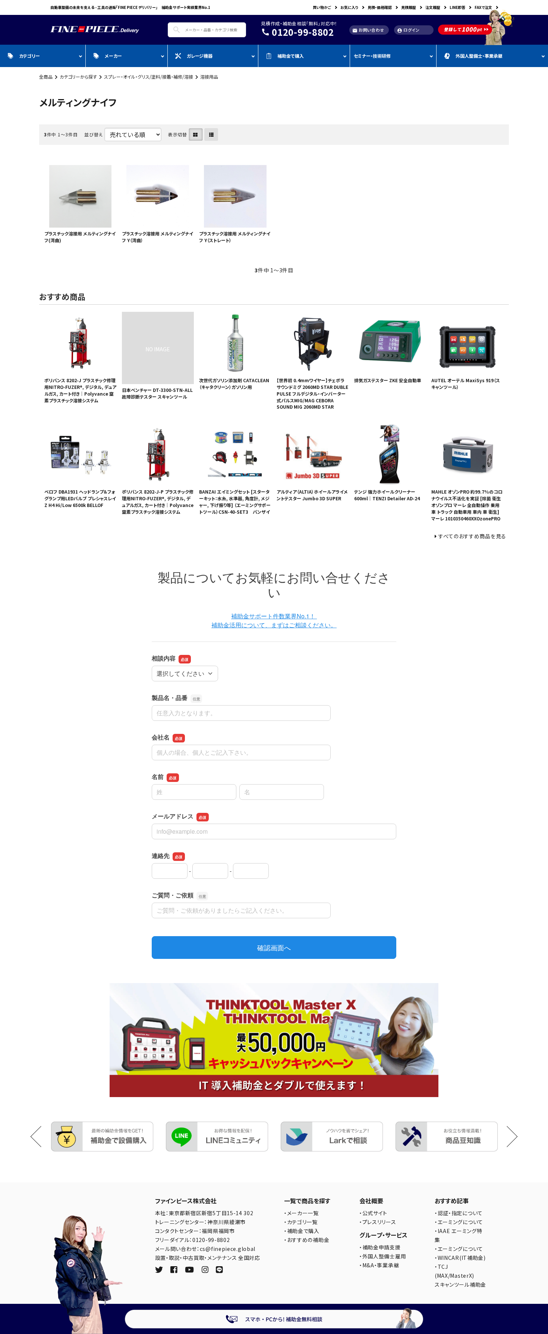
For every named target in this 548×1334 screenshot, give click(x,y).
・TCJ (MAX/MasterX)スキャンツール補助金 (460, 1275)
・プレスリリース (377, 1222)
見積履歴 (408, 7)
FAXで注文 (483, 7)
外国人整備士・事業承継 (479, 56)
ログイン (408, 30)
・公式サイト (373, 1213)
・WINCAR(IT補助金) (460, 1257)
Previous (41, 1136)
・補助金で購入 (301, 1231)
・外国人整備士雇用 (382, 1256)
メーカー (113, 56)
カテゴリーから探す (78, 76)
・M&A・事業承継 (379, 1265)
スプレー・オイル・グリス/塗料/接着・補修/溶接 (148, 76)
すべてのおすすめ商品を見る (472, 536)
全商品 (46, 76)
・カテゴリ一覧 (301, 1222)
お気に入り (349, 7)
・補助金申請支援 (380, 1247)
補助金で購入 (290, 56)
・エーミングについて (459, 1222)
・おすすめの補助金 (306, 1239)
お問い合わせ (368, 30)
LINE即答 (457, 7)
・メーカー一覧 (301, 1213)
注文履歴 (432, 7)
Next (507, 1136)
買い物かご (322, 7)
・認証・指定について (459, 1213)
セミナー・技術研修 (372, 56)
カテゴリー (29, 56)
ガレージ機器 (199, 56)
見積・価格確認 (380, 7)
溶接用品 (209, 76)
